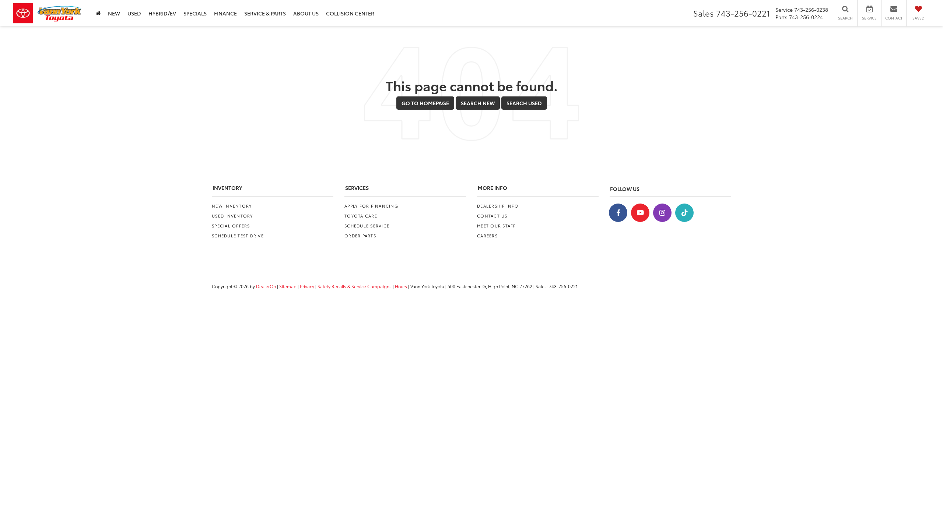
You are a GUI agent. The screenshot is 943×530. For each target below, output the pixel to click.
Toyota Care (360, 216)
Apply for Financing (371, 206)
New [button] (114, 13)
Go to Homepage (425, 103)
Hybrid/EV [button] (162, 13)
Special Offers (231, 226)
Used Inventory (232, 216)
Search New (478, 103)
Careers (487, 236)
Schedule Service (366, 226)
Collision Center (350, 13)
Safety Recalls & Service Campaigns (355, 286)
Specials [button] (195, 13)
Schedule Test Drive (238, 236)
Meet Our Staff (496, 226)
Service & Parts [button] (265, 13)
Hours (401, 286)
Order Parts (360, 236)
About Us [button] (306, 13)
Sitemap (288, 286)
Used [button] (134, 13)
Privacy (307, 286)
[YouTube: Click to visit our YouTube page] (640, 212)
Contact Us (492, 216)
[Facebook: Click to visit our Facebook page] (618, 212)
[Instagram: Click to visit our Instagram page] (662, 212)
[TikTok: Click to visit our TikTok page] (684, 212)
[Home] (98, 13)
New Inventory (232, 206)
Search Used (524, 103)
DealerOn (266, 286)
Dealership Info (498, 206)
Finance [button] (225, 13)
